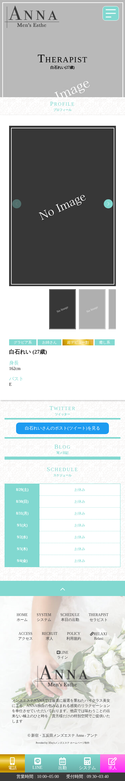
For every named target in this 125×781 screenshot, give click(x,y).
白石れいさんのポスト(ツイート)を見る (62, 428)
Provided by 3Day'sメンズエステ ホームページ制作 (63, 743)
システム (87, 768)
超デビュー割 (78, 342)
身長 (14, 362)
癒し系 (104, 342)
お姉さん (49, 342)
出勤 (62, 768)
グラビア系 (23, 342)
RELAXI (100, 636)
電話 (12, 768)
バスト (16, 378)
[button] (108, 203)
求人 (112, 768)
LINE (37, 767)
